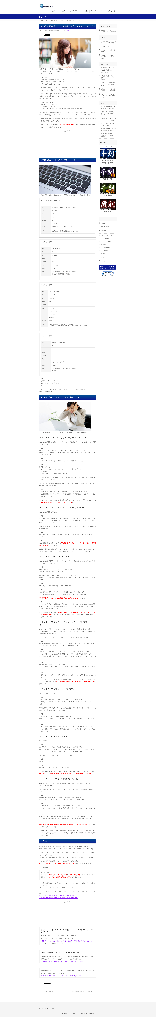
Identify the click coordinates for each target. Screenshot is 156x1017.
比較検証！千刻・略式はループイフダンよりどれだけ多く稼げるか (108, 77)
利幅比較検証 (103, 244)
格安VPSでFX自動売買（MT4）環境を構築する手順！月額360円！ (58, 898)
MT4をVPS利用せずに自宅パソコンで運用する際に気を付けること (108, 135)
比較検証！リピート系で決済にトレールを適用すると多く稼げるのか (108, 84)
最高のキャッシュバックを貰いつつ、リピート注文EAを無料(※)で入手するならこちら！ (67, 941)
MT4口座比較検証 (104, 250)
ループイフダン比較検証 (106, 241)
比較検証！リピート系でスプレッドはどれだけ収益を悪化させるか (108, 96)
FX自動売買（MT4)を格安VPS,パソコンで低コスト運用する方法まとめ (62, 961)
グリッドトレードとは (106, 46)
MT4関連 (68, 30)
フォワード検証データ (106, 235)
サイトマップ (44, 1004)
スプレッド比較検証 (105, 238)
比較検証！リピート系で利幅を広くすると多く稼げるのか (108, 89)
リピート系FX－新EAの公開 (46, 991)
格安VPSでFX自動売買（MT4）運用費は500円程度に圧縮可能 (57, 895)
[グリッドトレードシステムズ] (46, 7)
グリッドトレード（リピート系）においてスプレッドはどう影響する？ (108, 56)
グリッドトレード (105, 223)
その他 (102, 257)
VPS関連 (103, 261)
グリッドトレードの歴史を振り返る (108, 50)
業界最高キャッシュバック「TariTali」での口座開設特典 (108, 31)
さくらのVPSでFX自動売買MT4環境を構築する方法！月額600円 (108, 113)
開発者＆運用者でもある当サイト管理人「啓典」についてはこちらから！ (62, 976)
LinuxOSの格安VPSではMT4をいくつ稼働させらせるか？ (108, 107)
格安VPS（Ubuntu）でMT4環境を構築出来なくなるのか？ (108, 129)
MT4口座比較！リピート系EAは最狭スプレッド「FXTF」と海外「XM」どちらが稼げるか (108, 70)
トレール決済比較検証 (105, 247)
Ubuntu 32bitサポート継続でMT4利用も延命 (108, 124)
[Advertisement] (67, 143)
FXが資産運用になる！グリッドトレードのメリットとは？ (108, 42)
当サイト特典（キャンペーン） (107, 231)
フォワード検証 (105, 226)
